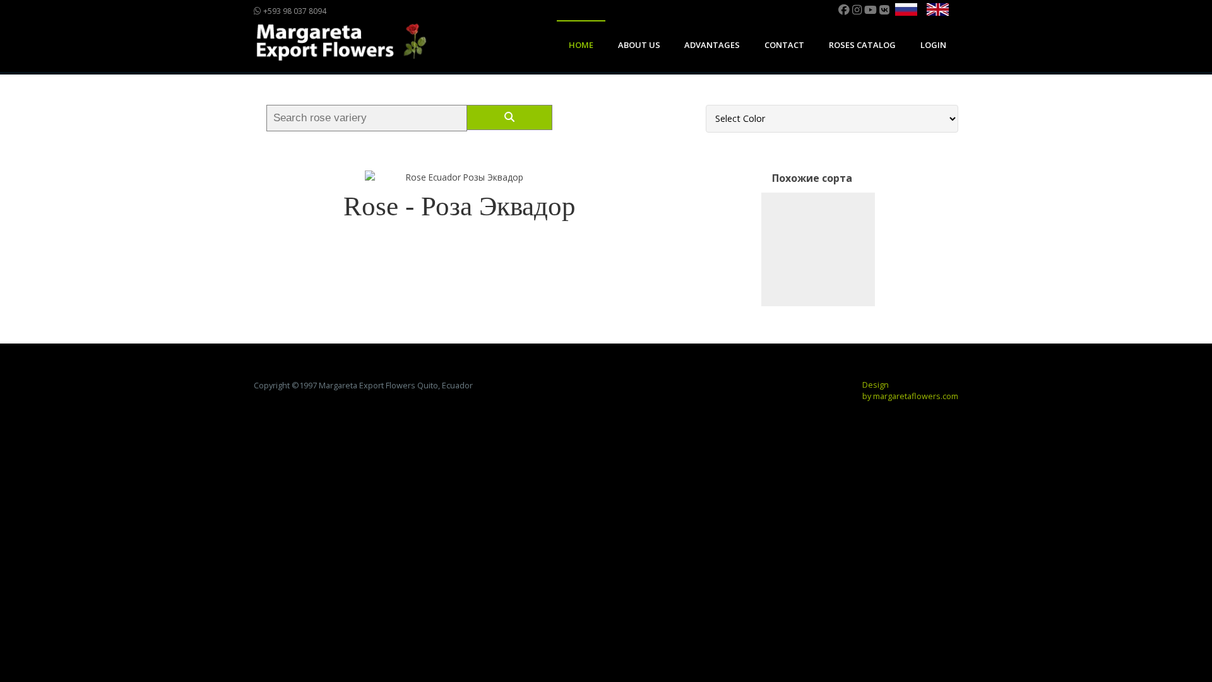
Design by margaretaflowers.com (910, 390)
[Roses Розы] (818, 249)
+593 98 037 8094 (293, 11)
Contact (784, 45)
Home (581, 45)
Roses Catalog (862, 45)
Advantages (712, 45)
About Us (639, 45)
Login (933, 45)
